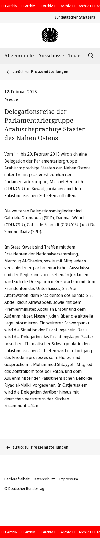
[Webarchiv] (50, 35)
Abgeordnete (19, 55)
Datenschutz (44, 478)
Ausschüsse (51, 55)
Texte (74, 55)
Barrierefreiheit (17, 478)
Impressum (68, 478)
